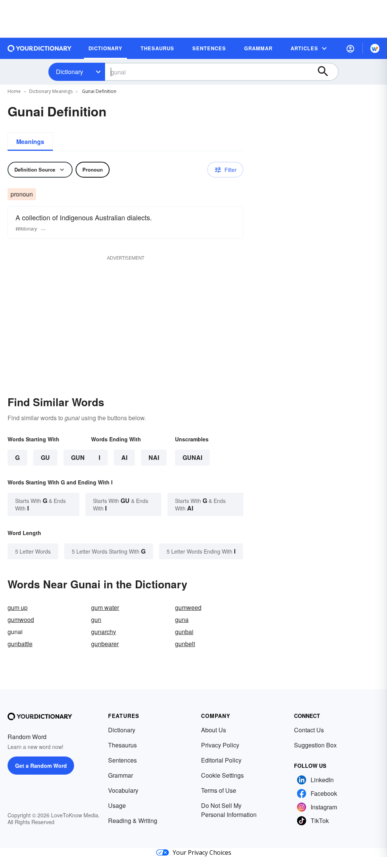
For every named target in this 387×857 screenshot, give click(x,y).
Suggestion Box (315, 745)
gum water (105, 607)
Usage (117, 805)
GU (45, 457)
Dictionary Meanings (51, 91)
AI (124, 457)
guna (182, 619)
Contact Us (309, 730)
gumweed (188, 607)
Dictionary (69, 71)
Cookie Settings (222, 775)
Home (14, 91)
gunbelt (185, 643)
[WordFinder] (374, 48)
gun (96, 619)
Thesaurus (122, 745)
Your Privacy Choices (202, 852)
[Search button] (326, 71)
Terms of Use (218, 790)
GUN (78, 457)
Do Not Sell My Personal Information (229, 810)
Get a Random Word (41, 765)
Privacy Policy (220, 745)
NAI (154, 457)
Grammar (120, 775)
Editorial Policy (221, 760)
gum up (18, 607)
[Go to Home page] (40, 48)
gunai (192, 457)
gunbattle (20, 643)
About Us (213, 730)
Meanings (30, 141)
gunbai (184, 631)
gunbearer (105, 643)
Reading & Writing (132, 820)
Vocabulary (123, 790)
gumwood (21, 619)
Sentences (122, 760)
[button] (350, 48)
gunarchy (103, 631)
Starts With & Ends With (40, 504)
